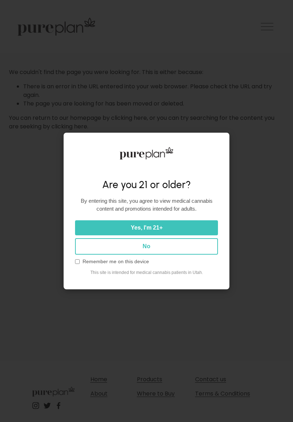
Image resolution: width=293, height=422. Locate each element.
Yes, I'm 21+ (147, 228)
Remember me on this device (116, 261)
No (146, 246)
